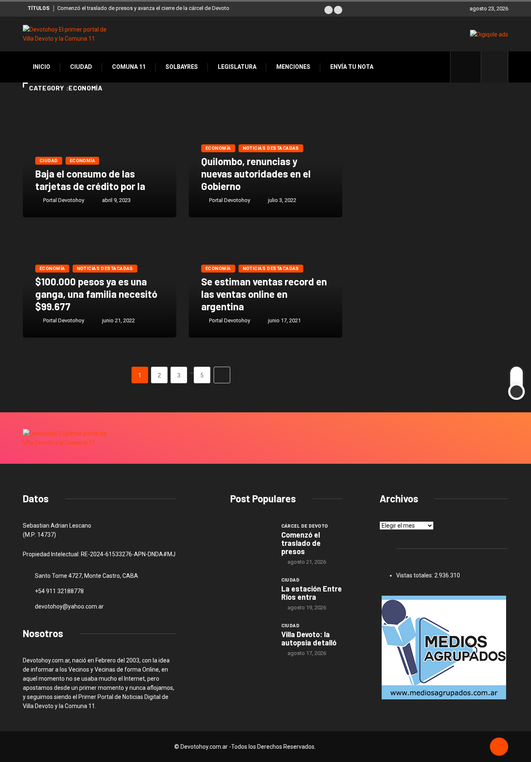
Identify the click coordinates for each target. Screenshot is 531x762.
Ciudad (81, 66)
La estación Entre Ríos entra (311, 592)
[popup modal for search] (494, 67)
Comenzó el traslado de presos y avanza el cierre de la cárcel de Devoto (143, 8)
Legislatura (237, 66)
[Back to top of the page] (499, 747)
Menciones (293, 66)
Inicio (41, 66)
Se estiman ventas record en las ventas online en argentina (264, 293)
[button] (328, 10)
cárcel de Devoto (304, 526)
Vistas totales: (415, 575)
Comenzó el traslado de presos (301, 543)
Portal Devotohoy (63, 200)
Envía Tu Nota (351, 66)
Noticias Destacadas (271, 148)
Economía (82, 160)
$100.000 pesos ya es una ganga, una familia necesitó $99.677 (96, 293)
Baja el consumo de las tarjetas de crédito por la (90, 180)
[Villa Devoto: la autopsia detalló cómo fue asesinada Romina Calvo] (251, 638)
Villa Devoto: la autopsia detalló (308, 638)
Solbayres (182, 66)
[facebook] (470, 66)
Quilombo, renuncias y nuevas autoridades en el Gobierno (256, 173)
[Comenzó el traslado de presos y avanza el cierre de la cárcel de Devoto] (251, 538)
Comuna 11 (129, 66)
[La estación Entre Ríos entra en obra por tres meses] (251, 592)
